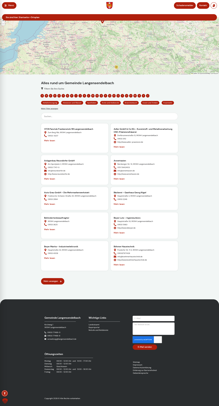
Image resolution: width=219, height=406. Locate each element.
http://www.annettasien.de (128, 174)
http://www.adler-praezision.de (130, 142)
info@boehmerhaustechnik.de (129, 256)
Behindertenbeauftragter (56, 218)
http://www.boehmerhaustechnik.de (132, 260)
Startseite (24, 17)
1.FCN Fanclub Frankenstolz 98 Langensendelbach (68, 129)
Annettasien (120, 160)
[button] (102, 22)
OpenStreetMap (205, 73)
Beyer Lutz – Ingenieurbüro (127, 218)
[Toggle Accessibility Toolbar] (5, 393)
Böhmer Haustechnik (124, 246)
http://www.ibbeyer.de (126, 228)
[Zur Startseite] (109, 5)
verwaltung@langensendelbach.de (61, 339)
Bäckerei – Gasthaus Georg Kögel (130, 192)
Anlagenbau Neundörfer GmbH (59, 160)
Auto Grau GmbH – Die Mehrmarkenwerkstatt (66, 192)
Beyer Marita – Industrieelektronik (61, 246)
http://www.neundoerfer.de (59, 174)
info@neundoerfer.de (56, 171)
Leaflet (195, 73)
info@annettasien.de (126, 171)
